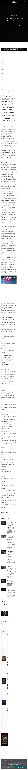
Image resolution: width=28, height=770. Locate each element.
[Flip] (2, 69)
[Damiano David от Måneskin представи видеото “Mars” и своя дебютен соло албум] (3, 567)
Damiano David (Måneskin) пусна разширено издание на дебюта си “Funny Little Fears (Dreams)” (11, 556)
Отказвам (8, 767)
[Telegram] (2, 73)
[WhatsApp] (2, 80)
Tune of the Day (9, 584)
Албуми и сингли (13, 15)
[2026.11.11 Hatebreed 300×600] (4, 745)
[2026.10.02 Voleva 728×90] (14, 49)
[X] (2, 56)
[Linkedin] (2, 59)
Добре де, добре (20, 767)
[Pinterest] (2, 63)
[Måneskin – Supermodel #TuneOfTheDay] (3, 581)
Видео (8, 576)
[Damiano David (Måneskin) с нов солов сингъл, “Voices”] (3, 589)
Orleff (8, 25)
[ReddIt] (2, 66)
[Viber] (2, 76)
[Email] (2, 83)
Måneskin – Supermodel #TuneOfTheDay (11, 582)
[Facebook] (2, 53)
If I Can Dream (11, 235)
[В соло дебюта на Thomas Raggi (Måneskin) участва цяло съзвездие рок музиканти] (3, 523)
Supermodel (4, 231)
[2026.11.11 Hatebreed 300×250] (4, 615)
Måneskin (6, 512)
